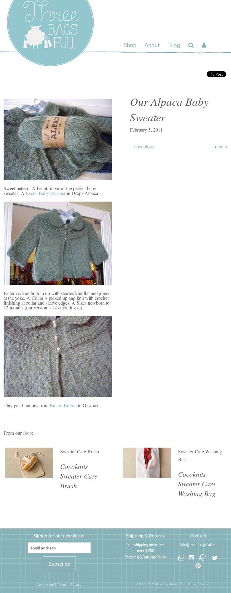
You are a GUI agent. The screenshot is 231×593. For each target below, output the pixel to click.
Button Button (63, 405)
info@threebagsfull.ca (198, 544)
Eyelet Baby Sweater (46, 193)
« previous (144, 146)
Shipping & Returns (145, 535)
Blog (174, 44)
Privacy (76, 584)
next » (221, 146)
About (152, 44)
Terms (62, 584)
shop (27, 433)
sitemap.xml (44, 584)
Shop (130, 44)
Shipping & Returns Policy (145, 557)
